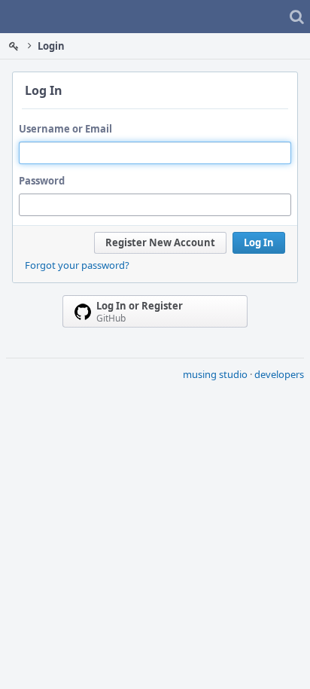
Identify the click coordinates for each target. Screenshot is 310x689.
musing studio (215, 374)
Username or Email (65, 129)
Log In (259, 242)
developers (279, 374)
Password (42, 180)
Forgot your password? (77, 265)
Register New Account (160, 242)
